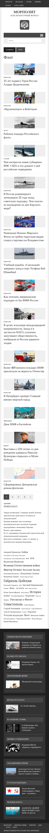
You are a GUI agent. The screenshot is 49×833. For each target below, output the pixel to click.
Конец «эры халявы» (12, 530)
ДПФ (20, 585)
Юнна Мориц (37, 619)
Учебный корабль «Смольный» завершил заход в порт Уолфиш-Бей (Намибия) (24, 268)
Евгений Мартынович (33, 585)
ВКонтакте (8, 825)
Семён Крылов (29, 605)
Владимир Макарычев (11, 574)
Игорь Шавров (25, 592)
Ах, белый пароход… (28, 706)
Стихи (24, 612)
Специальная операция (19, 637)
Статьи (28, 2)
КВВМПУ (7, 596)
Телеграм (32, 825)
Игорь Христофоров (12, 592)
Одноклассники (20, 825)
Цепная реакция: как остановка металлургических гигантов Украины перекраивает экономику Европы (20, 524)
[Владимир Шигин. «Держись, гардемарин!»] (13, 750)
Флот (27, 615)
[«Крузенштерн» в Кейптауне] (24, 102)
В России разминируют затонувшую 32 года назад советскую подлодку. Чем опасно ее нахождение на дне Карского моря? (23, 201)
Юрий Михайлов (11, 621)
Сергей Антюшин (12, 608)
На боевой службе (16, 719)
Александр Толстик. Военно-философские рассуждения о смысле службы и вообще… (29, 771)
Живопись (8, 421)
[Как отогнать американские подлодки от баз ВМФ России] (24, 289)
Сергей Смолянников (12, 612)
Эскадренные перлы (17, 763)
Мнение (38, 2)
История (35, 592)
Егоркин (6, 588)
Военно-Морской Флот (26, 577)
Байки (25, 552)
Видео (6, 445)
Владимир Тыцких (11, 577)
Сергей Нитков (36, 609)
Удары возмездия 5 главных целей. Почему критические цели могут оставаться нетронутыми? (22, 515)
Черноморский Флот (23, 619)
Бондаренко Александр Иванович (14, 558)
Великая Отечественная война (22, 565)
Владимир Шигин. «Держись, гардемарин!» (31, 746)
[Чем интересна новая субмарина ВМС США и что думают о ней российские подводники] (24, 155)
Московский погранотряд (32, 682)
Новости (8, 2)
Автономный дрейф (17, 676)
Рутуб (8, 827)
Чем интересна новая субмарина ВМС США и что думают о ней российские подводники (23, 165)
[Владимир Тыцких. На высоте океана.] (13, 667)
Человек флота (9, 619)
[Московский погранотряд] (13, 687)
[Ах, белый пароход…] (12, 711)
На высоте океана (16, 656)
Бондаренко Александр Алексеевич (14, 555)
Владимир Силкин (30, 573)
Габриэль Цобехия (18, 581)
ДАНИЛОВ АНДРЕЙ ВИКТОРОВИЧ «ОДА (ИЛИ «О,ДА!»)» (31, 810)
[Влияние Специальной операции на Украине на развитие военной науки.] (13, 648)
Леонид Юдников (17, 596)
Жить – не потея (17, 588)
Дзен (40, 825)
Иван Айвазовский (31, 588)
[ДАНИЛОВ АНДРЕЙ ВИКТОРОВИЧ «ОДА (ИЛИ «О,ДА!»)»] (13, 813)
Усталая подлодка (13, 615)
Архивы (7, 503)
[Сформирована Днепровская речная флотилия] (24, 477)
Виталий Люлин (31, 569)
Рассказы (19, 2)
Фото (6, 130)
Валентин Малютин (14, 561)
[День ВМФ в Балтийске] (24, 417)
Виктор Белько (13, 569)
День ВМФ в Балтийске (17, 424)
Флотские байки (37, 615)
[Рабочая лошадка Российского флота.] (24, 126)
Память (6, 600)
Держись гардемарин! (18, 739)
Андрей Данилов (12, 552)
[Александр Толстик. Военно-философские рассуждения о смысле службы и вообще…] (11, 774)
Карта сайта (19, 5)
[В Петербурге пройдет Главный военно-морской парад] (24, 389)
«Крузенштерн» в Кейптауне (20, 109)
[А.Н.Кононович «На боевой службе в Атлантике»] (13, 730)
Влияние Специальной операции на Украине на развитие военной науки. (31, 645)
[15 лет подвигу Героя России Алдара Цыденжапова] (24, 73)
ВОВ (32, 558)
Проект (8, 5)
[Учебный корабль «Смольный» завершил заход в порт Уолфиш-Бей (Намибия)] (24, 258)
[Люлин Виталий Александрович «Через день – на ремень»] (13, 794)
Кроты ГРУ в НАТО (15, 700)
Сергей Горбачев (25, 609)
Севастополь (13, 604)
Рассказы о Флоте (21, 599)
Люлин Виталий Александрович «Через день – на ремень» (31, 790)
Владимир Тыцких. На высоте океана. (31, 663)
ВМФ (27, 558)
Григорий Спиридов (11, 585)
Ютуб (15, 827)
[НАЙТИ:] (24, 40)
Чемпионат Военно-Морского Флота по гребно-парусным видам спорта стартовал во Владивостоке (24, 236)
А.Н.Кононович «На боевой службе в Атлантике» (30, 727)
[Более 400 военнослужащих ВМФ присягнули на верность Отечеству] (24, 360)
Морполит (30, 595)
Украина (31, 611)
